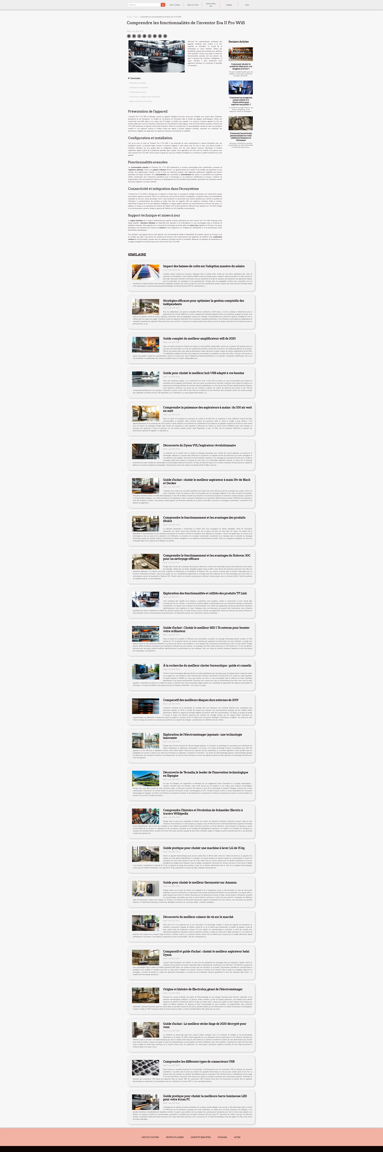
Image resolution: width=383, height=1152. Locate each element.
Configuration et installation (138, 87)
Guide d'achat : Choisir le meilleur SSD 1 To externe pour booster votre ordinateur (206, 629)
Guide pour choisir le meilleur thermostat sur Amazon (200, 882)
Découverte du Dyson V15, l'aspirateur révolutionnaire (199, 445)
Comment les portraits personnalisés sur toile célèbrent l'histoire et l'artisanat (241, 136)
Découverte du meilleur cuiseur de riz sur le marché (198, 917)
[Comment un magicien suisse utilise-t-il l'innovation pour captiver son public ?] (241, 87)
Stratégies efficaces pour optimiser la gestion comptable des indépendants (203, 302)
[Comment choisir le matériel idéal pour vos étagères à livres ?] (241, 54)
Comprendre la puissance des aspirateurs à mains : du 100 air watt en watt (207, 409)
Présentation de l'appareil (137, 83)
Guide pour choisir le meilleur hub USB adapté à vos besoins (203, 373)
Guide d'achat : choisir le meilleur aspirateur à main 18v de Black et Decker (206, 481)
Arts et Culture (175, 5)
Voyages (229, 5)
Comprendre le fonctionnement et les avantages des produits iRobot (204, 519)
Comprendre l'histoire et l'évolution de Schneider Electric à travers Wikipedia (203, 811)
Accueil (129, 17)
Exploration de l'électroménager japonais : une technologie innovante (202, 736)
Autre (247, 5)
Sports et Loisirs (193, 5)
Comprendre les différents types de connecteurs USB (199, 1061)
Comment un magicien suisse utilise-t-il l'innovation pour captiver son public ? (241, 101)
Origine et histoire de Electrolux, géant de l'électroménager (203, 989)
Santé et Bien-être (211, 4)
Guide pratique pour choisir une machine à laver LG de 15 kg (204, 848)
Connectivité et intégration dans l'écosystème (144, 96)
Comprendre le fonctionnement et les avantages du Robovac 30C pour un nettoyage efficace (207, 557)
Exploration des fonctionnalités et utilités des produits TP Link (205, 593)
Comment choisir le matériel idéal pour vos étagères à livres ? (241, 66)
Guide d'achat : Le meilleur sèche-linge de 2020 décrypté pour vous (204, 1025)
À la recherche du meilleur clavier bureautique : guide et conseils (207, 665)
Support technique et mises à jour (140, 101)
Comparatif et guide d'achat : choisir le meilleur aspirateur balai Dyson (206, 953)
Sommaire (135, 78)
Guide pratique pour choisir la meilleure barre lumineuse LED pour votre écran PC (205, 1097)
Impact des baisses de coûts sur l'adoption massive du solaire (204, 266)
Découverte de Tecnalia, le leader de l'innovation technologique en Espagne (205, 774)
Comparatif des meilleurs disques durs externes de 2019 (200, 700)
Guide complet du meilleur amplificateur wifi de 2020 (199, 338)
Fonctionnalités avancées (137, 92)
